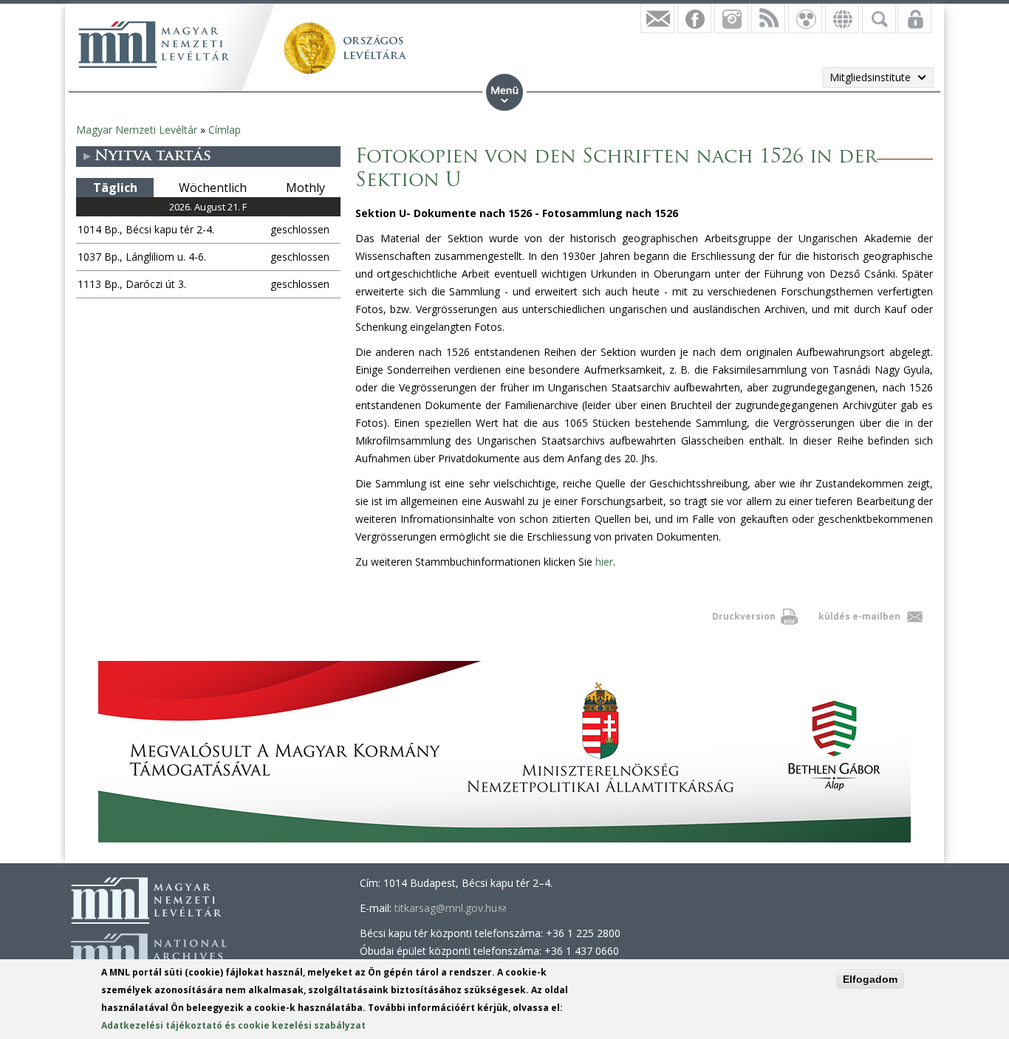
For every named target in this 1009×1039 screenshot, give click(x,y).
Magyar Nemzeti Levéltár (136, 130)
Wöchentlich (213, 187)
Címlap (224, 130)
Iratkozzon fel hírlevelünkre (657, 18)
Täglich (115, 187)
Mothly (305, 187)
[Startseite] (153, 44)
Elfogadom (870, 979)
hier (604, 562)
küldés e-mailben (859, 616)
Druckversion (744, 616)
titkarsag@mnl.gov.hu (450, 908)
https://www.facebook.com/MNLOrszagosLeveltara (694, 18)
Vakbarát (805, 18)
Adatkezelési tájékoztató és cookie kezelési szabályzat (233, 1025)
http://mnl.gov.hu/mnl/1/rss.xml (768, 18)
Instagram (731, 18)
